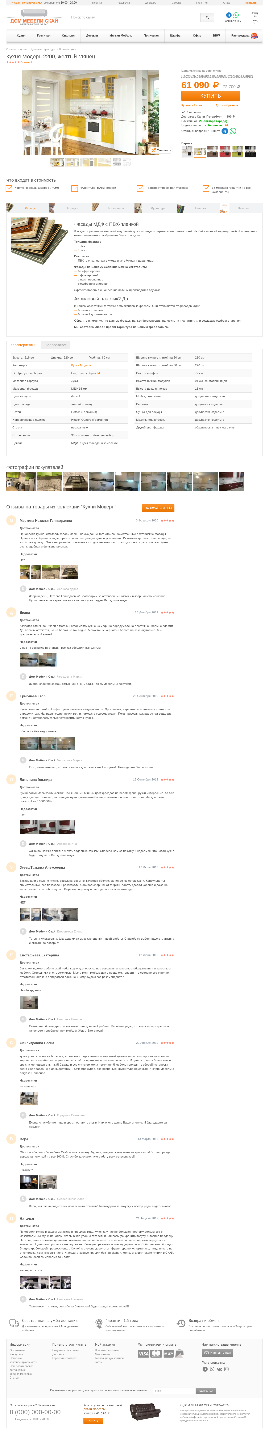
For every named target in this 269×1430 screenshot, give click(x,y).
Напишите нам (220, 1352)
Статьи (14, 1377)
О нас (226, 2)
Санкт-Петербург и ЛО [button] (28, 2)
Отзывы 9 (26, 62)
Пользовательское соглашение (21, 1368)
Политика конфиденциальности (23, 1360)
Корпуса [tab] (72, 208)
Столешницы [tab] (115, 208)
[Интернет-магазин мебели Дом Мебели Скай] (34, 17)
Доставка (150, 2)
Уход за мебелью (21, 1373)
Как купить (16, 1354)
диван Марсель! (94, 1409)
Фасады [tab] (30, 208)
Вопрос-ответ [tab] (55, 345)
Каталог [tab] (243, 208)
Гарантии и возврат (64, 1358)
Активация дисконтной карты (109, 1360)
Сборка (176, 2)
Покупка (97, 2)
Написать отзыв (158, 508)
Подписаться (206, 1390)
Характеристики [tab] (22, 345)
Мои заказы (102, 1354)
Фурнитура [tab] (158, 208)
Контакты (251, 2)
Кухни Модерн (81, 365)
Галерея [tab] (201, 208)
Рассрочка (123, 2)
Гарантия (202, 2)
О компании (17, 1350)
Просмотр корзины (107, 1350)
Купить (210, 96)
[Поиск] (207, 17)
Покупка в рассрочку (65, 1350)
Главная (11, 49)
